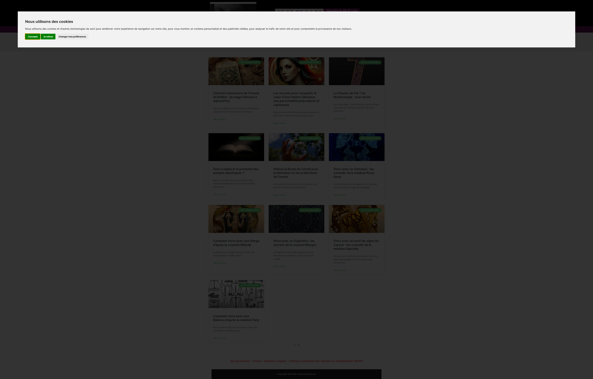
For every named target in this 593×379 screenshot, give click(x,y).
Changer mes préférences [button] (72, 36)
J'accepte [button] (33, 36)
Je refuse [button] (48, 36)
